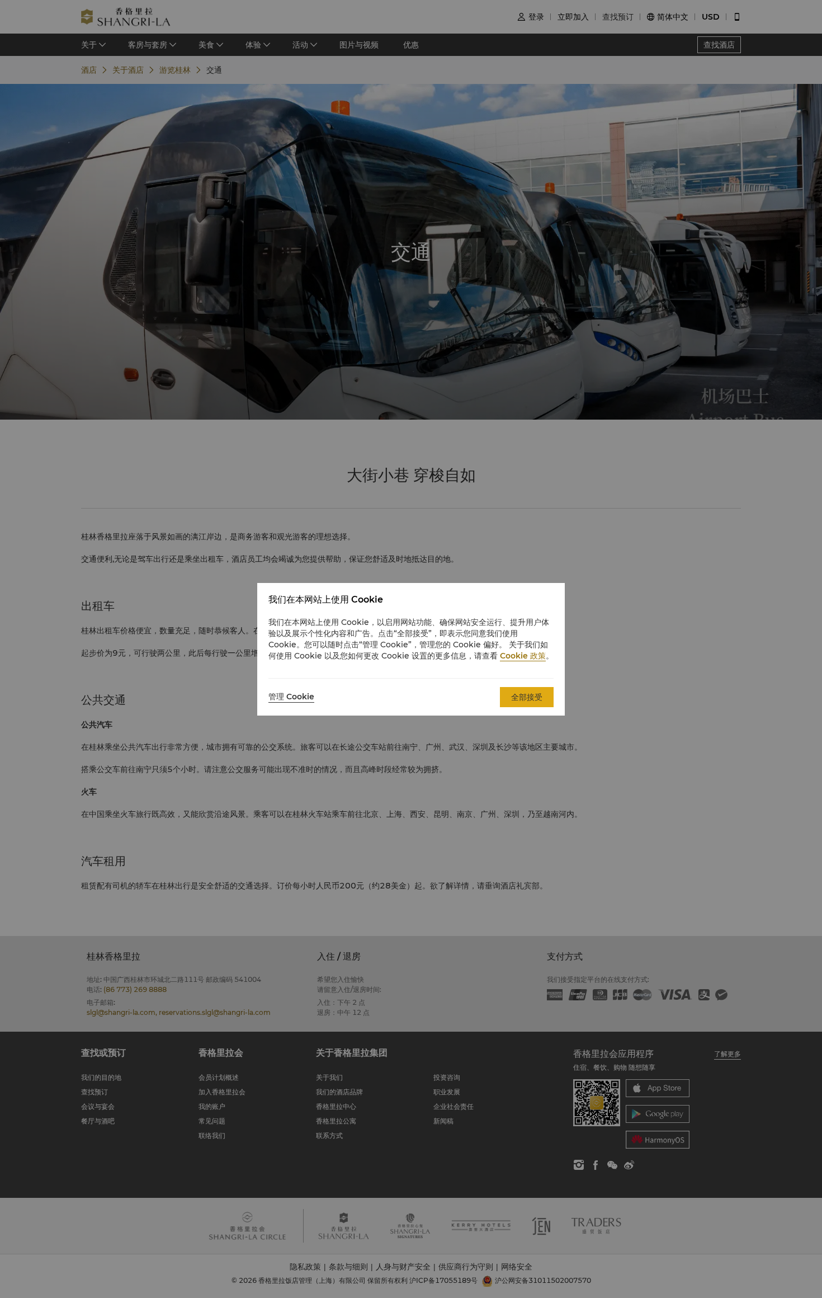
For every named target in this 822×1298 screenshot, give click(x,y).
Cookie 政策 (523, 656)
